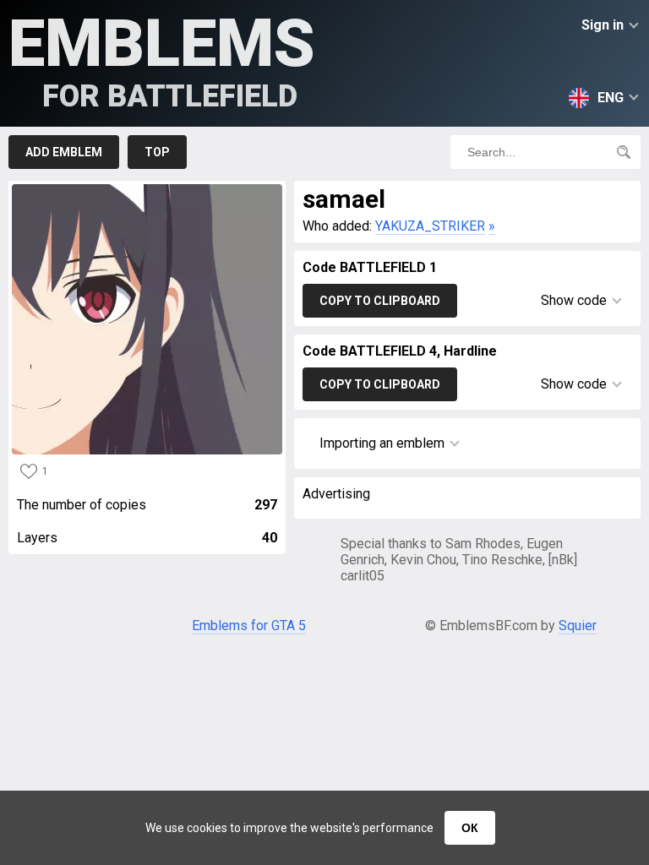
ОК (469, 828)
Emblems (161, 59)
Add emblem (63, 152)
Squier (578, 625)
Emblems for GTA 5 (249, 625)
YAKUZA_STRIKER (430, 226)
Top (157, 152)
